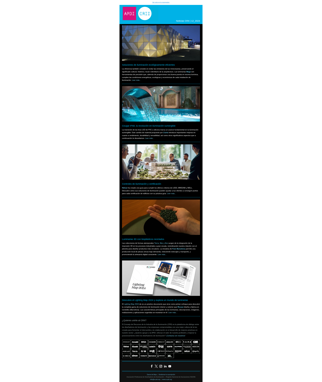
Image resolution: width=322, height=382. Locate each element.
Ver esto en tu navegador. (161, 2)
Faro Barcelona (178, 249)
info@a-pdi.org (155, 379)
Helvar (124, 188)
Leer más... (136, 80)
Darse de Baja (152, 374)
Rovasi (181, 307)
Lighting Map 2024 (131, 304)
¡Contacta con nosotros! (175, 336)
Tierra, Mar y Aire (161, 243)
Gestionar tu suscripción (167, 374)
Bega (188, 72)
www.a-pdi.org (167, 379)
